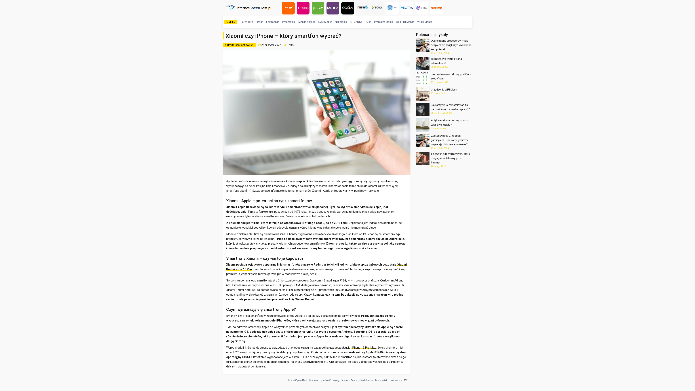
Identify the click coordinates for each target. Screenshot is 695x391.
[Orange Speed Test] (289, 8)
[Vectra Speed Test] (408, 8)
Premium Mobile (383, 22)
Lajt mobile (272, 22)
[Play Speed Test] (333, 8)
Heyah (259, 22)
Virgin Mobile (424, 22)
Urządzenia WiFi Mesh (444, 89)
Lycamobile (289, 22)
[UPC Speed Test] (393, 8)
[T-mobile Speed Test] (304, 8)
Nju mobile (341, 22)
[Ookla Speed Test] (348, 8)
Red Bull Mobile (405, 22)
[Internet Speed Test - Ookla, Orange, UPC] (249, 7)
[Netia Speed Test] (422, 8)
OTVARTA (356, 22)
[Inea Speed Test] (363, 8)
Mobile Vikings (306, 22)
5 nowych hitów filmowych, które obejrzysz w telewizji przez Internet (450, 158)
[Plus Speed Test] (318, 8)
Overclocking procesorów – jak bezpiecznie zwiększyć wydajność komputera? (451, 45)
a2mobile (247, 22)
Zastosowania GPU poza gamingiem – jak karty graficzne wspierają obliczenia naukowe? (450, 140)
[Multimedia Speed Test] (437, 8)
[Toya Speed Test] (378, 8)
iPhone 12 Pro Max (363, 347)
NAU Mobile (325, 22)
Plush (368, 22)
